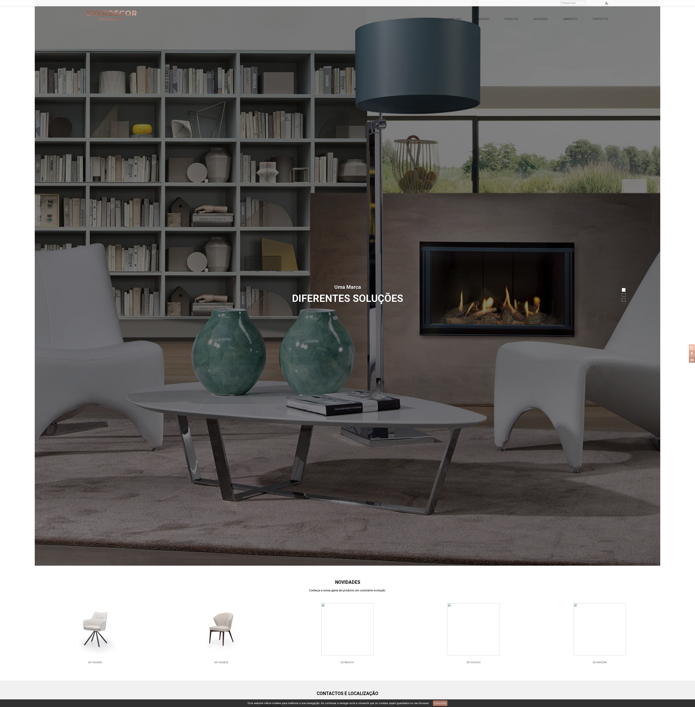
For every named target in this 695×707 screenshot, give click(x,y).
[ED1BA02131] (95, 629)
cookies (276, 703)
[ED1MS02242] (473, 629)
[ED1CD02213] (221, 629)
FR (600, 3)
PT (591, 3)
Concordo (440, 703)
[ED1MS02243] (347, 629)
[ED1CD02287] (600, 629)
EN (595, 3)
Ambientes (570, 19)
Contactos (600, 19)
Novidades (541, 19)
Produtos (512, 19)
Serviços (483, 19)
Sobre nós (454, 19)
